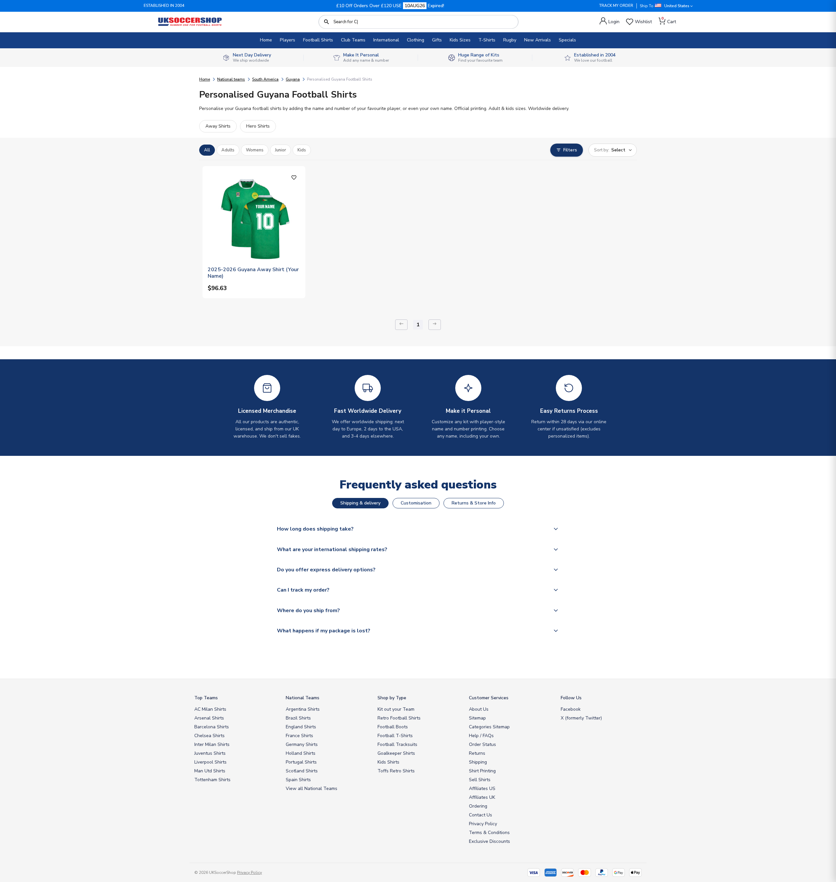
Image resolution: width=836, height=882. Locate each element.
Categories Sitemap (489, 727)
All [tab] (207, 150)
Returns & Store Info (474, 503)
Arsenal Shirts (209, 718)
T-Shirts (486, 40)
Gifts (437, 40)
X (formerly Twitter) (581, 718)
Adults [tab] (227, 150)
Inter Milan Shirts (212, 744)
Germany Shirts (302, 744)
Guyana (293, 79)
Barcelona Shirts (211, 727)
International (386, 40)
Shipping (478, 762)
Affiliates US (482, 788)
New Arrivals (537, 40)
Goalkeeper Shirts (396, 753)
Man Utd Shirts (209, 771)
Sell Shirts (479, 780)
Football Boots (393, 727)
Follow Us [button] (571, 698)
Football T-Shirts (395, 736)
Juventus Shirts (210, 753)
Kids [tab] (301, 150)
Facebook (571, 709)
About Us (479, 709)
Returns (477, 753)
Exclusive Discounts (489, 841)
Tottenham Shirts (212, 780)
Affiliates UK (482, 797)
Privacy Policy (483, 824)
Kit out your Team (396, 709)
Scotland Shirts (302, 771)
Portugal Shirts (301, 762)
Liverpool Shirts (210, 762)
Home (266, 40)
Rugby (509, 40)
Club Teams (353, 40)
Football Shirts (318, 40)
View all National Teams (311, 788)
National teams (231, 79)
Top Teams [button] (206, 698)
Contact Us (480, 815)
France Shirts (299, 736)
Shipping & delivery (360, 503)
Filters (570, 150)
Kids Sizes (460, 40)
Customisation (416, 503)
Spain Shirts (298, 780)
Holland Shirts (300, 753)
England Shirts (301, 727)
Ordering (478, 806)
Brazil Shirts (298, 718)
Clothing (415, 40)
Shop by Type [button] (392, 698)
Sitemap (477, 718)
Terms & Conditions (489, 832)
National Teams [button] (302, 698)
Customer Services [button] (488, 698)
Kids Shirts (388, 762)
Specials (567, 40)
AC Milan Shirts (210, 709)
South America (265, 79)
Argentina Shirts (303, 709)
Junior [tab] (280, 150)
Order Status (482, 744)
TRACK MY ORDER (616, 5)
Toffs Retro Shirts (396, 771)
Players (287, 40)
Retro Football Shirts (399, 718)
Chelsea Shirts (209, 736)
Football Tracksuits (397, 744)
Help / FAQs (481, 736)
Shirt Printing (482, 771)
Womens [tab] (255, 150)
